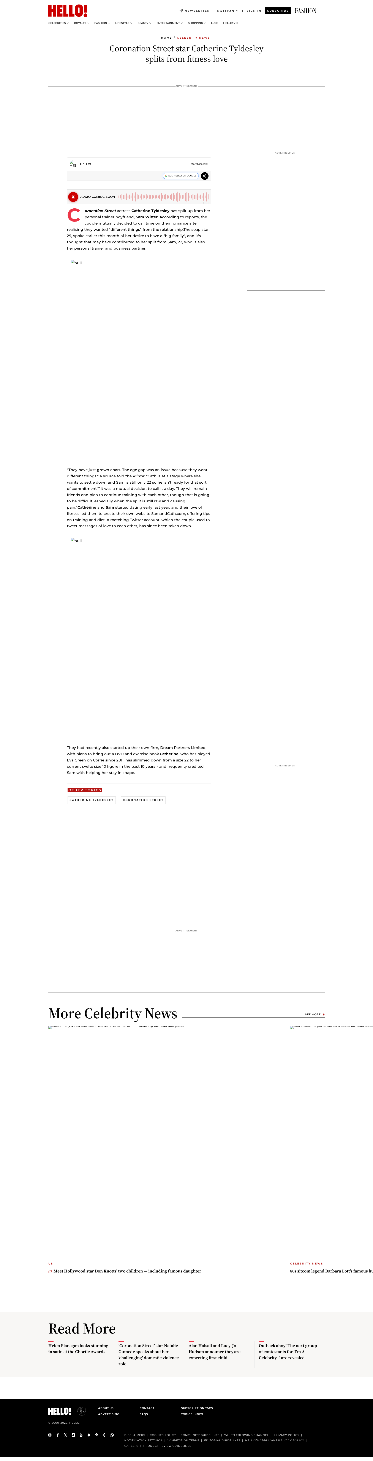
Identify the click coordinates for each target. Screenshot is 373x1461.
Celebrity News (193, 37)
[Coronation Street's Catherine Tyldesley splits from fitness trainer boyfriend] (305, 10)
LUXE (214, 23)
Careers (131, 1445)
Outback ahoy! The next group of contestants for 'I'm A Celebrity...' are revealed (288, 1352)
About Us (106, 1408)
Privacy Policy (286, 1435)
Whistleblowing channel (246, 1435)
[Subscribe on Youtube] (81, 1435)
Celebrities (57, 23)
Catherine (169, 754)
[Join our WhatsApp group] (112, 1435)
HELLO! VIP (230, 23)
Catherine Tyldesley (150, 211)
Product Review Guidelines (167, 1445)
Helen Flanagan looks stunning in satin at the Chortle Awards (78, 1349)
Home (166, 37)
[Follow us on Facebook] (58, 1435)
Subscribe (278, 10)
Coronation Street (100, 211)
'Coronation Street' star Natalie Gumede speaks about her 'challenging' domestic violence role (149, 1355)
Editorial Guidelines (222, 1440)
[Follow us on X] (65, 1435)
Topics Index (192, 1414)
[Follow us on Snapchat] (89, 1435)
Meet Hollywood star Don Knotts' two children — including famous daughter (127, 1271)
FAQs (144, 1414)
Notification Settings (143, 1440)
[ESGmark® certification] (79, 1411)
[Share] (205, 176)
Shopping (195, 23)
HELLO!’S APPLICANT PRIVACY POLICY (274, 1440)
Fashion (100, 23)
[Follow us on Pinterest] (96, 1435)
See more (313, 1014)
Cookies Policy (163, 1435)
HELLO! (85, 164)
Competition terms (183, 1440)
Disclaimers (134, 1435)
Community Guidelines (200, 1435)
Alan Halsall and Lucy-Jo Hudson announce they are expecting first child (214, 1352)
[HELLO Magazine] (67, 10)
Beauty (143, 23)
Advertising (108, 1414)
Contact (147, 1408)
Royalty (80, 23)
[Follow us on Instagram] (50, 1435)
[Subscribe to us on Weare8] (104, 1435)
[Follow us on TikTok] (73, 1435)
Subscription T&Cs (195, 1408)
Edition (226, 11)
